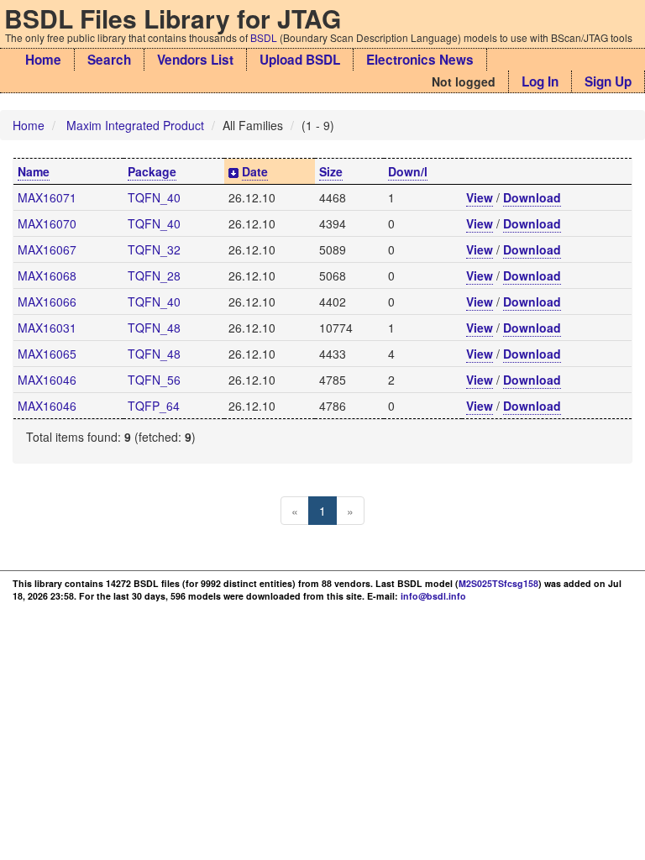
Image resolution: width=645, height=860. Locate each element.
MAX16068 (47, 275)
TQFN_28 (154, 275)
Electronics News (420, 59)
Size (331, 171)
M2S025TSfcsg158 (498, 583)
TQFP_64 (154, 405)
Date (255, 171)
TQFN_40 (154, 197)
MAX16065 (47, 353)
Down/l (407, 171)
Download (532, 197)
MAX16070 (47, 223)
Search (109, 59)
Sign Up (608, 81)
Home (43, 59)
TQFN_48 (154, 327)
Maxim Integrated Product (135, 125)
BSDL (263, 37)
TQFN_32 (154, 249)
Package (152, 171)
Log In (540, 81)
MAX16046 (47, 379)
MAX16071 (47, 197)
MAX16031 (47, 327)
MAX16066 (47, 301)
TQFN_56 (154, 379)
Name (34, 171)
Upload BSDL (300, 59)
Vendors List (195, 59)
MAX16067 (47, 249)
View (479, 197)
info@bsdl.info (433, 596)
